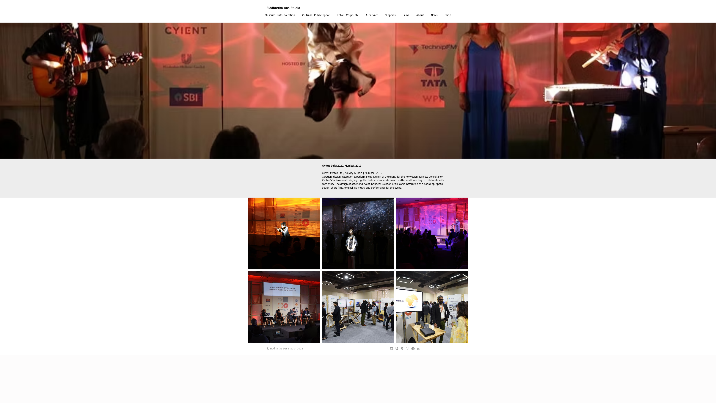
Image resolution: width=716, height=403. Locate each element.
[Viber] (396, 348)
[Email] (391, 348)
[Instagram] (407, 348)
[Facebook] (413, 348)
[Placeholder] (402, 348)
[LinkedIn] (418, 348)
